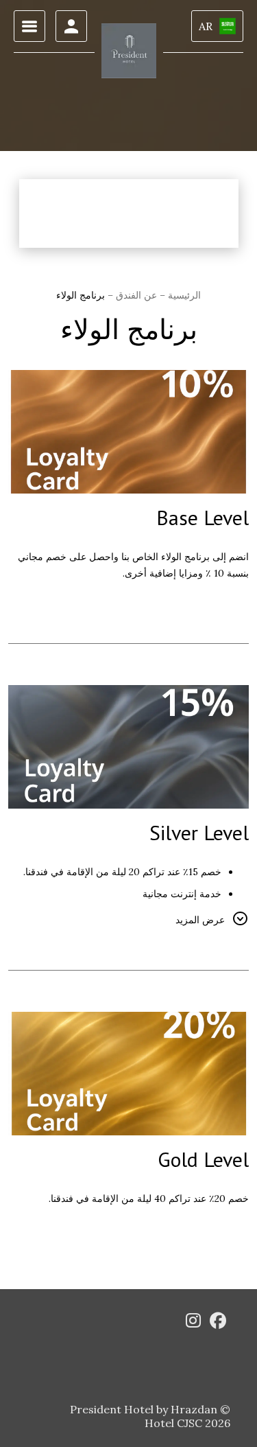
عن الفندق (135, 295)
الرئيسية (183, 295)
